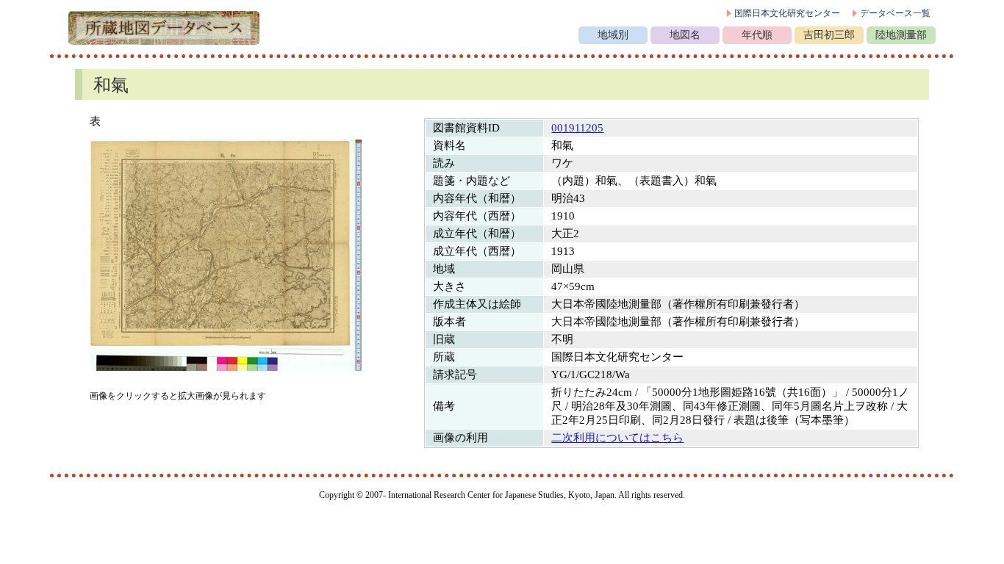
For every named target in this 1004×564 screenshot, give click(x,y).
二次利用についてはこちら (617, 438)
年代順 (757, 34)
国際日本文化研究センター (787, 13)
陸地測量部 (901, 34)
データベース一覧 (895, 13)
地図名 (685, 34)
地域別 (613, 34)
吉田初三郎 (829, 34)
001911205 (577, 128)
